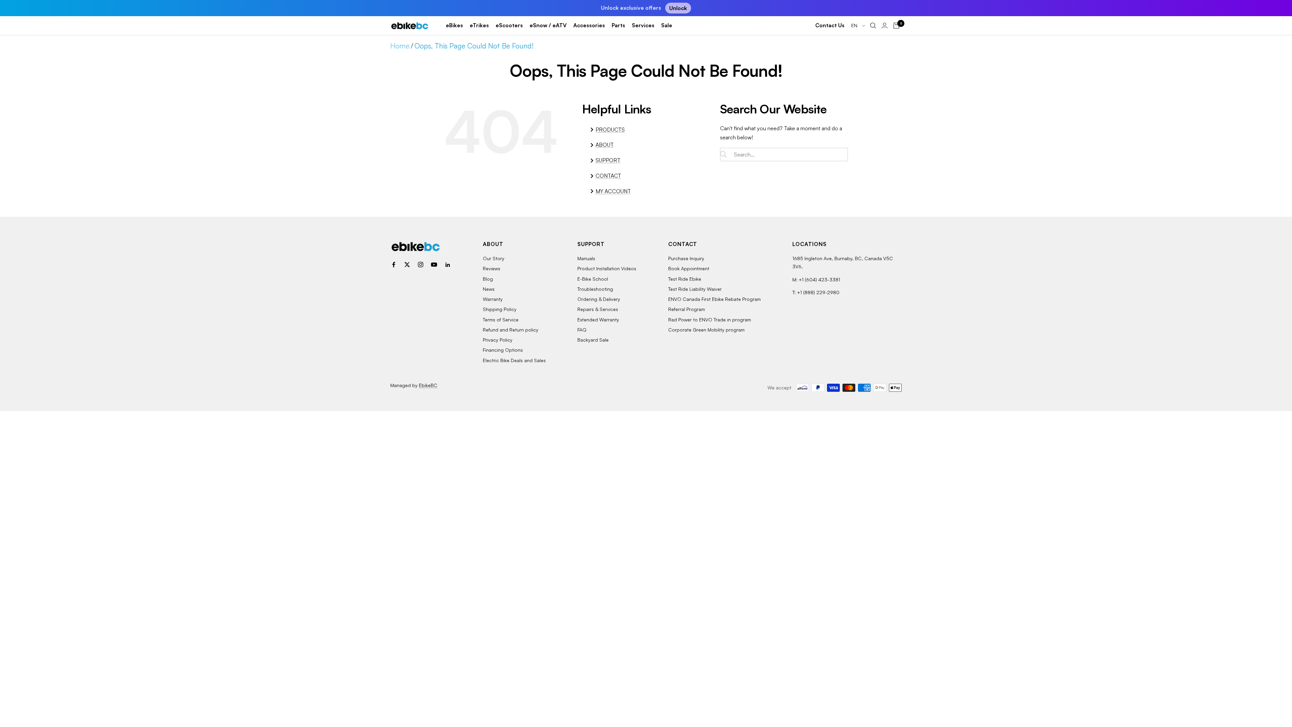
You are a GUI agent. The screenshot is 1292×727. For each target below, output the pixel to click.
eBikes (454, 25)
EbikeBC (428, 385)
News (489, 289)
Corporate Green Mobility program (706, 330)
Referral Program (686, 309)
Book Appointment (688, 268)
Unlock (678, 8)
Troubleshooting (595, 289)
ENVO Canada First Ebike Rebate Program (714, 299)
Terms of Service (500, 319)
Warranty (493, 299)
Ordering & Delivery (598, 299)
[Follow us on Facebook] (393, 264)
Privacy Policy (497, 340)
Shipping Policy (499, 309)
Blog (488, 279)
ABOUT (605, 144)
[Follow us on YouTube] (434, 264)
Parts (618, 25)
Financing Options (503, 350)
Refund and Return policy (510, 330)
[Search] (873, 26)
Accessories (589, 25)
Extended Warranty (598, 319)
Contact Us (830, 25)
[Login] (885, 25)
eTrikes (479, 25)
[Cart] (896, 26)
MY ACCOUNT (613, 191)
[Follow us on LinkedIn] (447, 264)
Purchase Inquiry (686, 258)
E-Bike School (592, 279)
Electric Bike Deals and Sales (514, 360)
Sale (666, 25)
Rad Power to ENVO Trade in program (709, 319)
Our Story (493, 258)
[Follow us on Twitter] (407, 264)
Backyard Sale (593, 340)
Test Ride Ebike (684, 279)
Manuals (586, 258)
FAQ (581, 330)
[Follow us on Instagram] (420, 264)
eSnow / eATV (548, 25)
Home (399, 45)
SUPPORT (608, 160)
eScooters (509, 25)
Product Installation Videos (606, 268)
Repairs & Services (597, 309)
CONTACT (608, 175)
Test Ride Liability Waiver (695, 289)
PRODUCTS (610, 129)
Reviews (491, 268)
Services (643, 25)
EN (855, 25)
